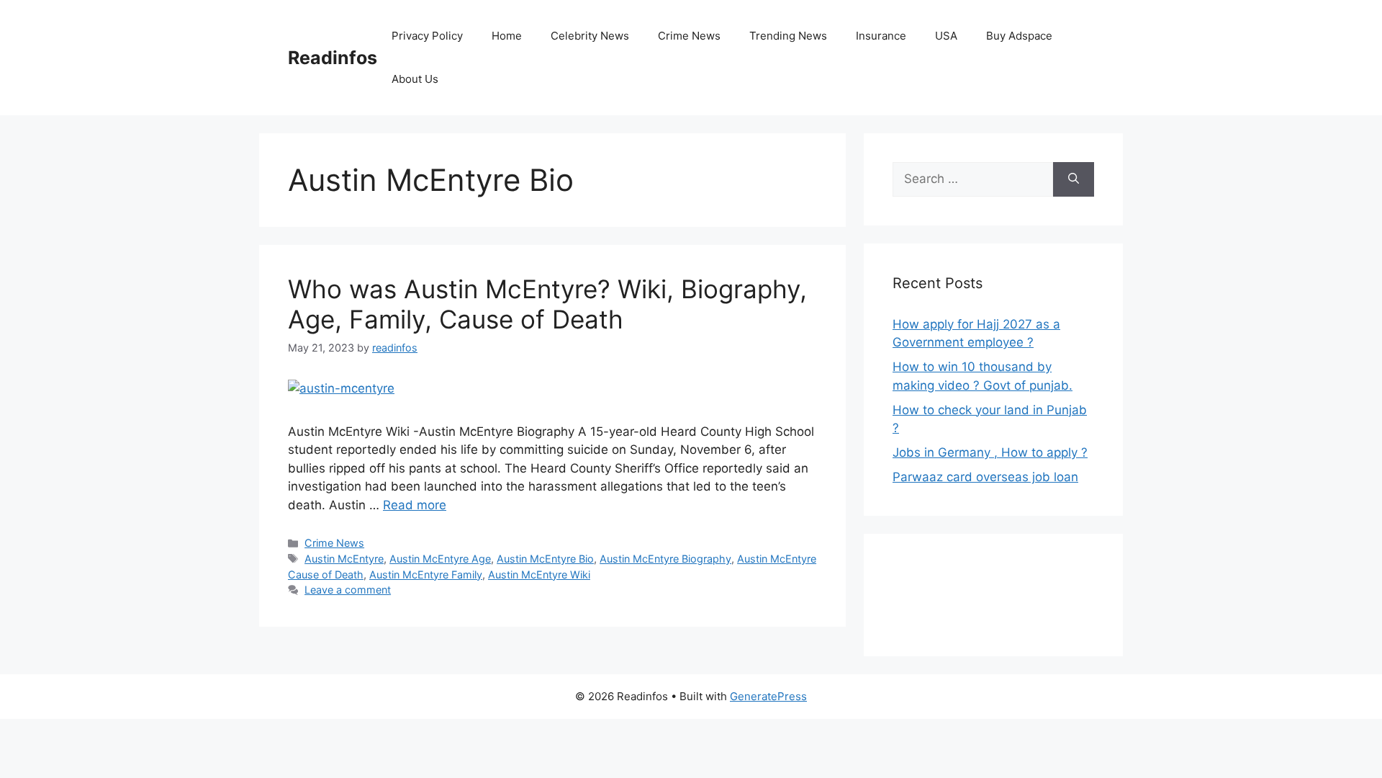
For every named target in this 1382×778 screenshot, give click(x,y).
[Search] (1073, 179)
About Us (415, 79)
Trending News (788, 36)
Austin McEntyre (344, 559)
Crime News (689, 36)
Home (507, 36)
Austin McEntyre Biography (665, 559)
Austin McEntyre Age (440, 559)
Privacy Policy (427, 36)
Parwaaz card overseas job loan (985, 477)
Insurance (881, 36)
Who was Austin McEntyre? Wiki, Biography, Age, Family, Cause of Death (547, 304)
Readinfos (332, 57)
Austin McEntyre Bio (545, 559)
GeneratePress (768, 696)
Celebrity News (590, 36)
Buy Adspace (1019, 36)
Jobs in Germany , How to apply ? (990, 452)
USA (946, 36)
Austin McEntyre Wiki (539, 574)
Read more (414, 505)
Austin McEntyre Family (425, 574)
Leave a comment (347, 590)
